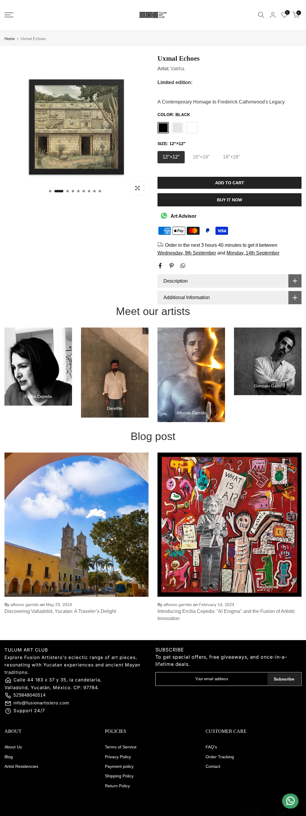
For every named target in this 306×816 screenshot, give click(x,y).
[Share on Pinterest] (171, 265)
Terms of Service (121, 747)
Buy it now (229, 199)
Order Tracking (220, 756)
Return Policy (117, 785)
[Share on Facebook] (160, 265)
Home (9, 39)
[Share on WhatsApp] (183, 265)
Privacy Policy (118, 756)
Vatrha (177, 68)
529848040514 (29, 695)
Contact (213, 766)
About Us (13, 747)
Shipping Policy (119, 776)
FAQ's (211, 747)
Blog (8, 756)
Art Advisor (183, 216)
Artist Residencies (21, 766)
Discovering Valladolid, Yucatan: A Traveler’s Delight (60, 611)
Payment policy (119, 766)
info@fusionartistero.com (41, 702)
